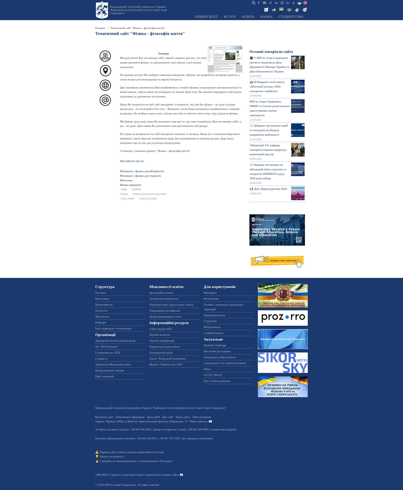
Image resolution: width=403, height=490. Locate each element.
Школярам (210, 292)
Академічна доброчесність (220, 357)
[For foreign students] (304, 9)
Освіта (248, 17)
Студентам (210, 321)
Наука (266, 17)
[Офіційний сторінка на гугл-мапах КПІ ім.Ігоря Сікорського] (287, 2)
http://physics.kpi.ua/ (132, 161)
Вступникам (211, 298)
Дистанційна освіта (161, 292)
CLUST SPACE (213, 375)
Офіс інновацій (104, 376)
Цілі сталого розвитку (217, 381)
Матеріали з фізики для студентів (140, 175)
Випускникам (212, 327)
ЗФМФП (136, 189)
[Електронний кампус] (289, 9)
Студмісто (101, 358)
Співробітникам (213, 333)
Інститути (101, 310)
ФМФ (124, 189)
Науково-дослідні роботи (164, 346)
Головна (100, 28)
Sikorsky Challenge (215, 345)
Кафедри (100, 322)
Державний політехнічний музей (115, 340)
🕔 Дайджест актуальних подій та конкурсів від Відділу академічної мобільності (269, 130)
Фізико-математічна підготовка (149, 194)
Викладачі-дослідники (217, 351)
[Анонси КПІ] (273, 9)
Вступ (230, 17)
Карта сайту (183, 417)
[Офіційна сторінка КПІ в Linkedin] (276, 2)
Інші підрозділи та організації (113, 328)
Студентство (290, 17)
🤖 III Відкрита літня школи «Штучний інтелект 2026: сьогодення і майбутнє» (267, 86)
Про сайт (167, 417)
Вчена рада (102, 298)
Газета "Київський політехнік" (168, 358)
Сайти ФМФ (127, 198)
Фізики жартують (130, 184)
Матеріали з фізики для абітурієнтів (142, 171)
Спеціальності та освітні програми (225, 363)
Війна (207, 369)
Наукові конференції (161, 340)
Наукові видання (159, 334)
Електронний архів (161, 352)
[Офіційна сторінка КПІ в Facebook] (258, 2)
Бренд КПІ (153, 417)
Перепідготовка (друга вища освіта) (171, 304)
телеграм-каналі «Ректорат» (156, 461)
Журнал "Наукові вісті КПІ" (166, 364)
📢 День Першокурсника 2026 (268, 188)
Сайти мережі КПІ (160, 328)
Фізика (124, 194)
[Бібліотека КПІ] (296, 9)
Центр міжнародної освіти (165, 316)
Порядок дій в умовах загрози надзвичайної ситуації (131, 452)
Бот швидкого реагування (197, 438)
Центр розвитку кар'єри (109, 370)
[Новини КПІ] (266, 9)
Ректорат (100, 292)
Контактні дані (104, 417)
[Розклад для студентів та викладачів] (281, 9)
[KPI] (305, 2)
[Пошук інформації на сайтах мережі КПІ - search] (252, 2)
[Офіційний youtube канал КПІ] (264, 2)
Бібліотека (126, 180)
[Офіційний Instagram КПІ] (281, 2)
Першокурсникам (214, 315)
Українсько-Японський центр (113, 364)
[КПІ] (299, 2)
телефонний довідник (223, 429)
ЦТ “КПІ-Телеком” (106, 346)
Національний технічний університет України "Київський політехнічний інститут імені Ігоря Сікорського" (138, 10)
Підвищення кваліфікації (164, 310)
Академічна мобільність (164, 298)
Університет (206, 17)
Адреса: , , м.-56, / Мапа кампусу (151, 421)
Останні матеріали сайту (271, 51)
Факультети (102, 316)
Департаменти (104, 304)
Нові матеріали (202, 417)
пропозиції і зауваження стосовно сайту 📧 (156, 474)
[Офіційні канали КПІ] (270, 2)
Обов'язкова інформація (130, 417)
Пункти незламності (111, 456)
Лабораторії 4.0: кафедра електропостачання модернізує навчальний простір (268, 150)
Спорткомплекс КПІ (107, 352)
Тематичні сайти (148, 198)
